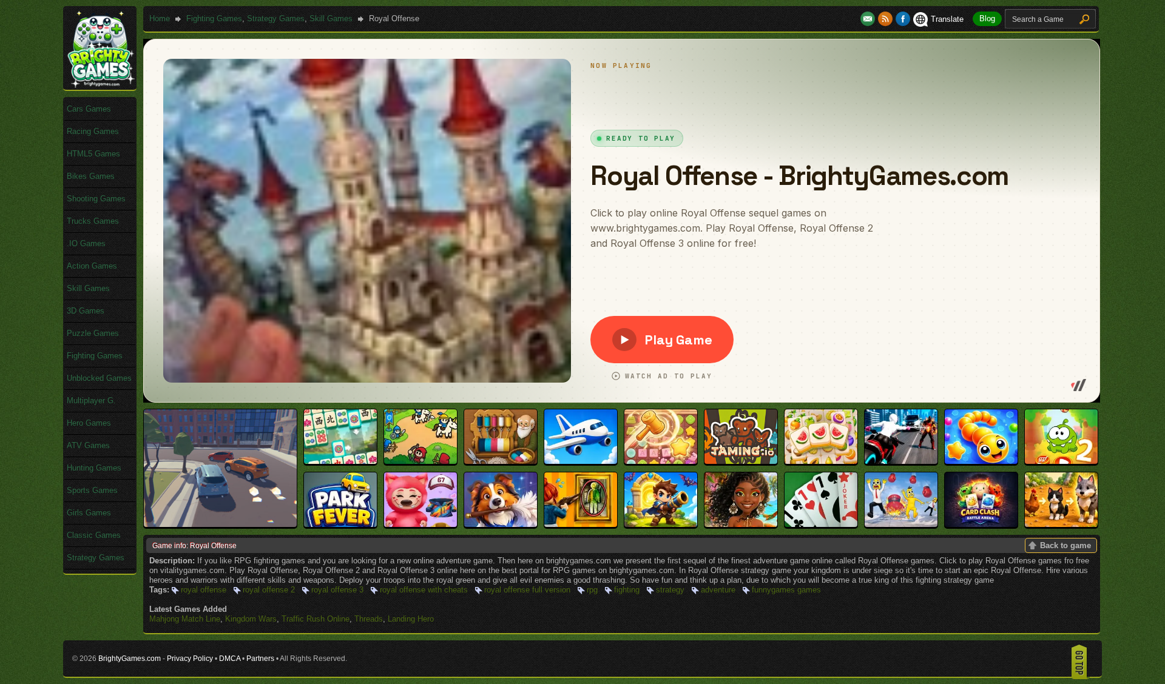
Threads (368, 618)
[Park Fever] (340, 524)
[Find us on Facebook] (903, 19)
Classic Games (94, 535)
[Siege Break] (660, 524)
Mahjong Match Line (184, 618)
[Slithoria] (981, 461)
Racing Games (93, 131)
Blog (987, 18)
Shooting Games (96, 198)
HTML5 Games (93, 153)
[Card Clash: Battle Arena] (981, 524)
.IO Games (86, 243)
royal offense (203, 589)
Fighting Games (214, 18)
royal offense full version (527, 589)
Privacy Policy (190, 658)
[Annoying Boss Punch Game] (901, 524)
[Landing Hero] (580, 461)
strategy (670, 589)
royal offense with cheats (424, 589)
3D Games (85, 310)
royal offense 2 (269, 589)
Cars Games (89, 108)
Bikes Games (91, 176)
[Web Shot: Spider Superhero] (901, 461)
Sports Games (92, 490)
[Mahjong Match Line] (340, 461)
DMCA (229, 658)
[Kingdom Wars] (420, 461)
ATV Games (88, 445)
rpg (592, 589)
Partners (260, 658)
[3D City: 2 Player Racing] (220, 524)
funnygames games (786, 589)
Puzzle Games (93, 333)
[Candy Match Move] (660, 461)
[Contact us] (869, 19)
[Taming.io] (740, 461)
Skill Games (331, 18)
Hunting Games (94, 467)
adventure (718, 589)
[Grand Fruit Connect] (821, 461)
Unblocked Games (99, 378)
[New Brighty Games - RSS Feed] (887, 19)
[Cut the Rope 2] (1061, 461)
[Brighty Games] (100, 85)
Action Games (92, 265)
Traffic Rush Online (316, 618)
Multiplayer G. (91, 400)
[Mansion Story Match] (500, 524)
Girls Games (89, 512)
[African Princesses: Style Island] (740, 524)
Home (159, 18)
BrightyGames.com (129, 658)
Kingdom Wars (251, 618)
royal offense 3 (337, 589)
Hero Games (89, 423)
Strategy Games (276, 18)
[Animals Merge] (1061, 524)
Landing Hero (411, 618)
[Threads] (500, 461)
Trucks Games (93, 221)
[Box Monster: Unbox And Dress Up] (420, 524)
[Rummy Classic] (821, 524)
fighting (627, 589)
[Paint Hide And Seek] (580, 524)
